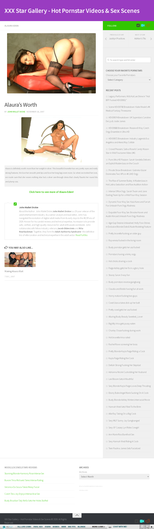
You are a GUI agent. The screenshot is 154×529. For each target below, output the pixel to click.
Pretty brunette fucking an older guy (125, 233)
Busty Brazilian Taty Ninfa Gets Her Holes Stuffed (26, 500)
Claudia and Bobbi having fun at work (126, 288)
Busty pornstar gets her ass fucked (124, 247)
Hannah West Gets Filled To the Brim (125, 406)
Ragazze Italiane (85, 490)
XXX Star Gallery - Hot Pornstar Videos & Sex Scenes (72, 10)
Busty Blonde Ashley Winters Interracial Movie (129, 399)
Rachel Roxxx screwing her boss (123, 344)
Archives (83, 472)
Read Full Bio (82, 235)
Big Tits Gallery (92, 486)
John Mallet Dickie (16, 111)
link (151, 482)
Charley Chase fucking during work (125, 330)
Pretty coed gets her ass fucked (123, 309)
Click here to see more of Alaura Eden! (51, 192)
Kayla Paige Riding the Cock (121, 358)
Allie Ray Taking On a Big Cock (122, 413)
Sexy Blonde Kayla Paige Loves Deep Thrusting (130, 386)
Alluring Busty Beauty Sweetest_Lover (126, 316)
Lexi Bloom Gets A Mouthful (121, 379)
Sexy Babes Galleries (98, 486)
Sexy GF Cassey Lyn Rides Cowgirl (124, 427)
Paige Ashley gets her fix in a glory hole (126, 268)
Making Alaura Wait (14, 271)
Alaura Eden (11, 25)
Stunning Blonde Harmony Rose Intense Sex (24, 473)
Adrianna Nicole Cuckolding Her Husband (127, 372)
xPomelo (80, 490)
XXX (79, 486)
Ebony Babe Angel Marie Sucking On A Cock (128, 392)
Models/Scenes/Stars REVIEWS (21, 467)
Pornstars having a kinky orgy (122, 254)
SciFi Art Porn (88, 486)
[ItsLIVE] (143, 25)
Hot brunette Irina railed (119, 337)
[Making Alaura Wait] (20, 259)
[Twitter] (138, 25)
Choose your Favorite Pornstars (120, 75)
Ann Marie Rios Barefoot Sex (121, 434)
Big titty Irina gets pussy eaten (122, 323)
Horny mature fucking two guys (123, 295)
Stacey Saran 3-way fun (119, 275)
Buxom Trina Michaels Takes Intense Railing (24, 480)
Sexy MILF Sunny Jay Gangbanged (124, 420)
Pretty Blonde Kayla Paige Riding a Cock (127, 351)
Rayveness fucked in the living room (125, 240)
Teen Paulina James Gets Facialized (124, 448)
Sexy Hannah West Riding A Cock (123, 441)
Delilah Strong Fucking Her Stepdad (125, 365)
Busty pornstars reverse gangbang (124, 282)
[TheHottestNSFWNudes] (147, 25)
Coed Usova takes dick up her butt (124, 302)
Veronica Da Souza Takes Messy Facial (22, 487)
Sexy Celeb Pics (83, 486)
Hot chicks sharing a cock (120, 261)
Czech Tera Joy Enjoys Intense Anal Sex (22, 493)
